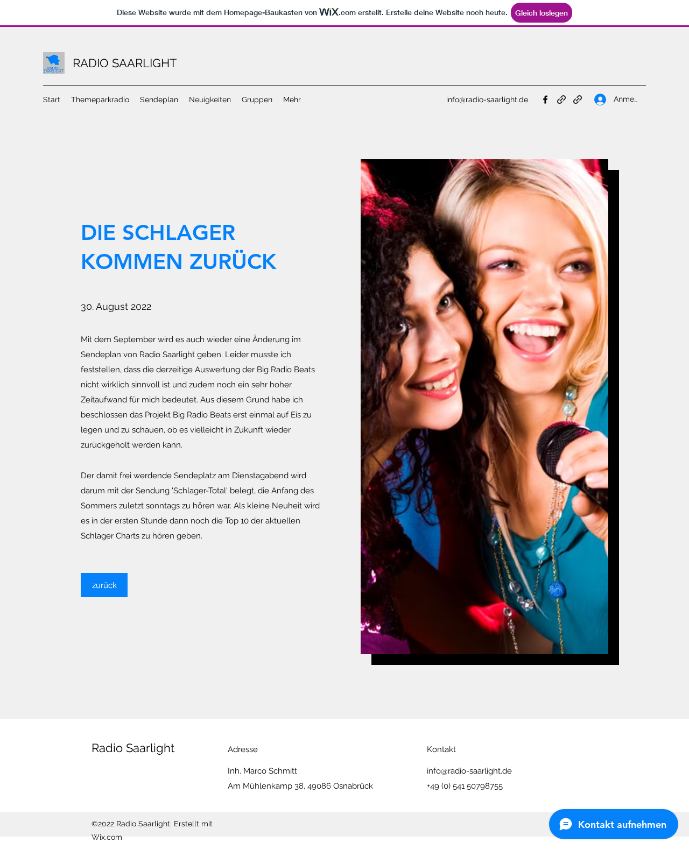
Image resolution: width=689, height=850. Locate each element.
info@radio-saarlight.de (487, 99)
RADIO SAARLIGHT (125, 63)
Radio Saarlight (133, 748)
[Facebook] (545, 99)
